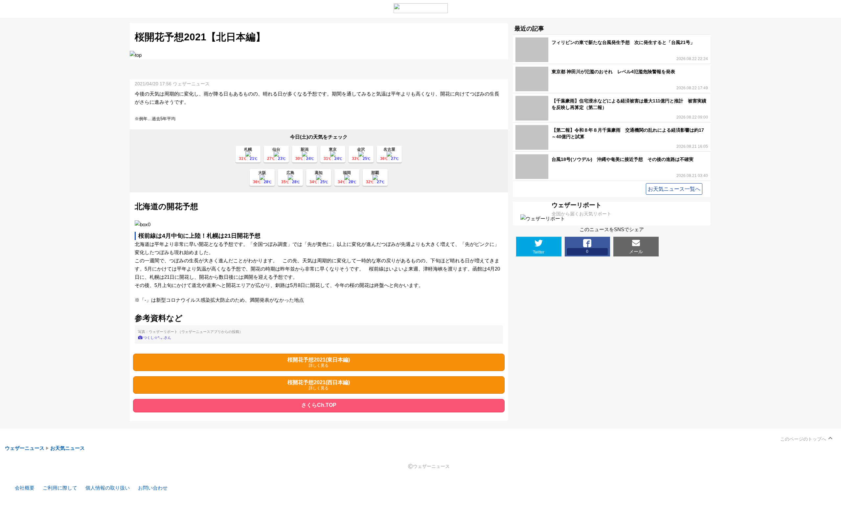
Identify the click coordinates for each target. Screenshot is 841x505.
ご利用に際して (60, 488)
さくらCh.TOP (318, 405)
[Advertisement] (318, 69)
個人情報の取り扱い (107, 488)
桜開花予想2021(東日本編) (318, 362)
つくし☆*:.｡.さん (157, 338)
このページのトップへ (803, 439)
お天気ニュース (67, 448)
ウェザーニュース (24, 448)
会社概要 (24, 488)
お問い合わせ (153, 488)
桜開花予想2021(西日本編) (318, 385)
